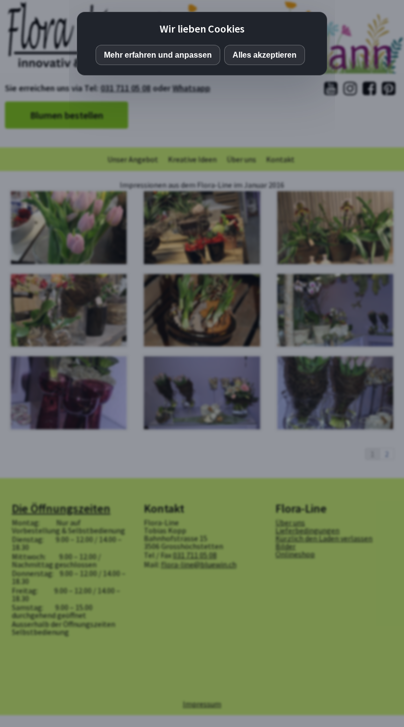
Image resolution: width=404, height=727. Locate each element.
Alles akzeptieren (265, 55)
